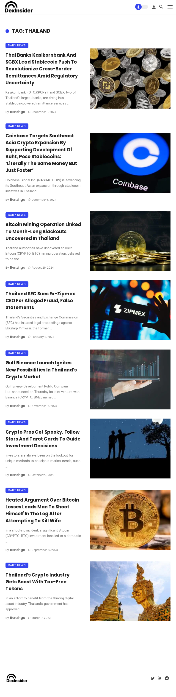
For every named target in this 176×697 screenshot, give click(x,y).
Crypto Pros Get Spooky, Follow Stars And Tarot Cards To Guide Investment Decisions (43, 439)
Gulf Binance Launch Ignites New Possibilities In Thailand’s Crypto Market (41, 370)
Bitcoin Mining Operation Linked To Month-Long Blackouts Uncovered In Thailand (43, 231)
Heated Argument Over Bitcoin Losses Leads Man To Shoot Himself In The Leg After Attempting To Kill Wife (42, 510)
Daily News (17, 45)
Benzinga (17, 111)
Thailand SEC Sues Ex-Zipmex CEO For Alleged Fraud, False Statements (40, 301)
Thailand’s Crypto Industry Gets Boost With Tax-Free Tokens (38, 582)
